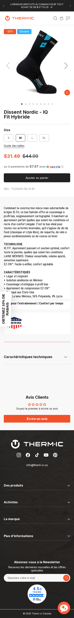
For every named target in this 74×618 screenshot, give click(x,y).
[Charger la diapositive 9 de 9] (52, 104)
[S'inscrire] (66, 578)
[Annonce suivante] (70, 6)
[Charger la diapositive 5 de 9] (37, 104)
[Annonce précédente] (3, 6)
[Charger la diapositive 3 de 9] (29, 104)
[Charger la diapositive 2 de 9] (26, 104)
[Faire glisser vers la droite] (66, 65)
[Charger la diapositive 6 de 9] (41, 104)
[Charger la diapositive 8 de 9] (48, 104)
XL (44, 138)
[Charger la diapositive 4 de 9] (33, 104)
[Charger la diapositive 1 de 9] (22, 104)
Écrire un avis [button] (37, 419)
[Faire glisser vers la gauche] (8, 65)
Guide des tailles (14, 145)
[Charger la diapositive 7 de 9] (44, 104)
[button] (55, 18)
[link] (61, 18)
